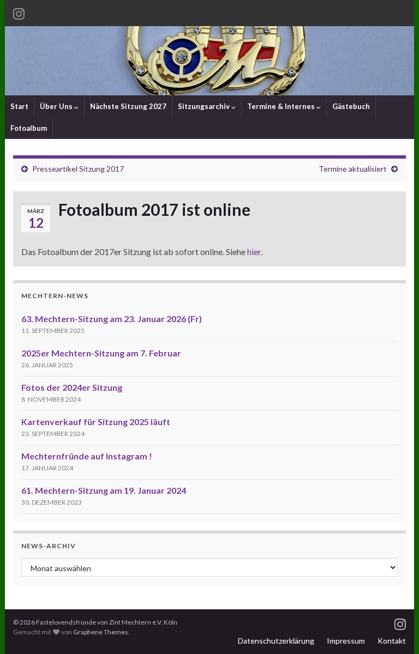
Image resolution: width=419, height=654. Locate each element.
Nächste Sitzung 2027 (128, 106)
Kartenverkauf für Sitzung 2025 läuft (95, 421)
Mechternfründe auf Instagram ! (86, 456)
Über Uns (57, 106)
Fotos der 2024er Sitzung (71, 387)
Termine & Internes (281, 106)
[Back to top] (394, 629)
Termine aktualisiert (353, 168)
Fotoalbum (28, 128)
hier (254, 251)
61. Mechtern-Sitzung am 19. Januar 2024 (103, 490)
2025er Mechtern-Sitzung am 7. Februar (101, 353)
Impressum (346, 640)
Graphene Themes (100, 632)
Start (19, 106)
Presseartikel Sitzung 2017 (78, 168)
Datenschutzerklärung (276, 640)
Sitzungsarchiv (204, 106)
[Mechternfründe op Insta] (19, 12)
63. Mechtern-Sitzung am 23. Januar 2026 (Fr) (111, 318)
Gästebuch (351, 106)
